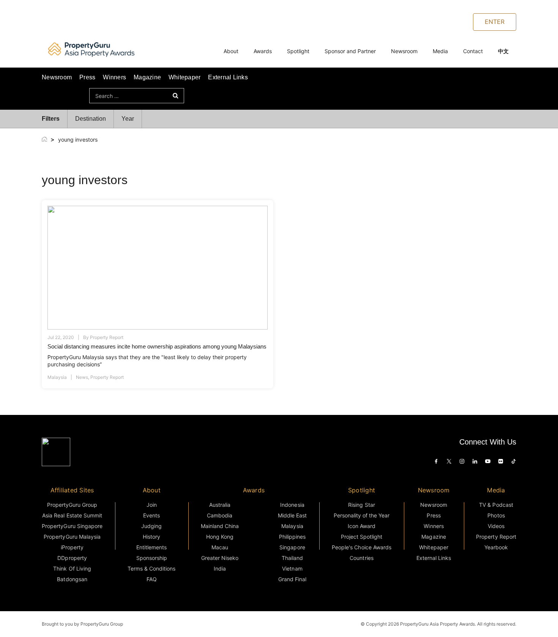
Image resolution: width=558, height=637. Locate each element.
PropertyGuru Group (72, 504)
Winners (114, 77)
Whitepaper (184, 77)
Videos (496, 526)
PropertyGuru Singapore (72, 526)
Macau (219, 547)
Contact (473, 51)
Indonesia (292, 504)
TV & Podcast (496, 504)
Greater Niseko (219, 558)
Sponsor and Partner (350, 51)
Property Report (106, 337)
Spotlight (298, 51)
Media (440, 51)
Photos (495, 515)
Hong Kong (219, 536)
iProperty (72, 547)
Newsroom (404, 51)
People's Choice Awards (361, 547)
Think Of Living (72, 568)
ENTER (494, 21)
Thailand (292, 558)
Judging (151, 526)
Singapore (292, 547)
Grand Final (292, 579)
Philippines (292, 536)
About (231, 51)
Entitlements (151, 547)
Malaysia (57, 377)
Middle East (292, 515)
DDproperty (72, 558)
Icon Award (361, 526)
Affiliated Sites (72, 490)
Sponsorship (151, 558)
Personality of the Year (362, 515)
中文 (503, 51)
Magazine (147, 77)
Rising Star (361, 504)
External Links (227, 77)
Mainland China (220, 526)
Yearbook (496, 547)
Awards (263, 51)
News (82, 377)
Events (151, 515)
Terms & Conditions (152, 568)
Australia (219, 504)
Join (152, 504)
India (220, 568)
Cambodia (219, 515)
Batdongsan (72, 579)
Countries (361, 558)
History (151, 536)
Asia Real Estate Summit (72, 515)
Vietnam (292, 568)
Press (87, 77)
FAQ (152, 579)
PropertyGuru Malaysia (72, 536)
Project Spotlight (362, 536)
